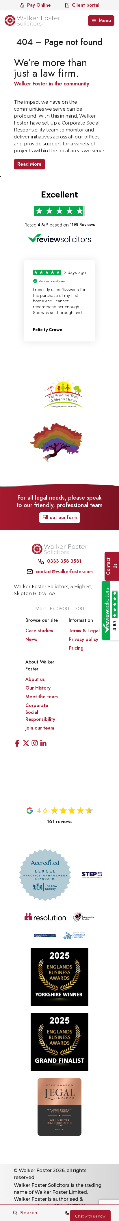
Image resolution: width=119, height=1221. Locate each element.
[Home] (32, 20)
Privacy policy (83, 639)
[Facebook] (17, 744)
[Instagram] (34, 744)
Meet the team (41, 696)
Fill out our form (59, 517)
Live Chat (90, 1215)
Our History (38, 688)
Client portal (85, 5)
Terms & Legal (84, 630)
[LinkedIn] (43, 744)
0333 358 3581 (64, 561)
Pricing (76, 648)
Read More (29, 164)
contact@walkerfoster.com (64, 571)
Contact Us (111, 566)
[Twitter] (26, 744)
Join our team (39, 728)
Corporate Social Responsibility (40, 712)
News (31, 639)
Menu (105, 20)
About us (35, 679)
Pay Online (39, 5)
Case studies (39, 630)
